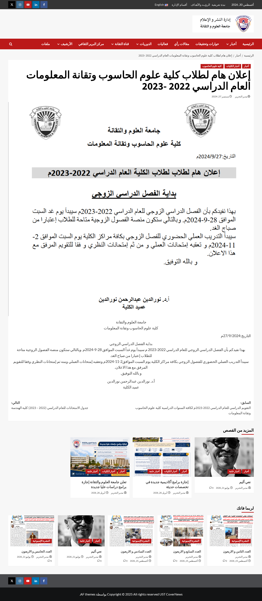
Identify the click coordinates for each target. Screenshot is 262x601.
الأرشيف (66, 44)
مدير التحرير (241, 96)
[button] (10, 44)
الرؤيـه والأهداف (200, 4)
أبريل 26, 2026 (160, 493)
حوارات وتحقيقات (207, 44)
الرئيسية (248, 44)
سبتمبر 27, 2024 (220, 96)
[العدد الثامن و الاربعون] (230, 530)
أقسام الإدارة (179, 4)
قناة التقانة (122, 44)
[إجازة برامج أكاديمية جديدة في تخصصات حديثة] (162, 457)
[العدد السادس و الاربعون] (131, 530)
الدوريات (145, 44)
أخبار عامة (234, 471)
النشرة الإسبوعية (240, 541)
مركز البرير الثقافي (91, 44)
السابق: (193, 408)
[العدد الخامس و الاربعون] (31, 530)
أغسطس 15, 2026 (238, 561)
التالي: (49, 405)
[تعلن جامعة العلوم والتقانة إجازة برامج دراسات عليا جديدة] (100, 457)
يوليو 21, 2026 (222, 488)
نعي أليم (245, 482)
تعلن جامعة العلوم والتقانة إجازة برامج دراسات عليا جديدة (104, 485)
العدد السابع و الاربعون (187, 551)
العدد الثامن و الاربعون (237, 551)
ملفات (45, 44)
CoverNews (174, 594)
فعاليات (163, 44)
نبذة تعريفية (218, 4)
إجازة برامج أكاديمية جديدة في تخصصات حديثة (167, 485)
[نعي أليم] (224, 457)
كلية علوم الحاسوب (212, 66)
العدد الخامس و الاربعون (36, 551)
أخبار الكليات (232, 66)
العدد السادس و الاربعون (136, 551)
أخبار (233, 44)
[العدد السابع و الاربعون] (180, 530)
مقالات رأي (181, 44)
